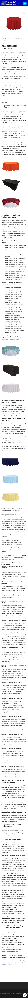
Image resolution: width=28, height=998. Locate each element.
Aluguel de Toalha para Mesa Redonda (14, 85)
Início (2, 38)
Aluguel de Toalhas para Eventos (15, 91)
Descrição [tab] (4, 102)
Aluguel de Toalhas (10, 38)
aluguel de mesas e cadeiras (9, 231)
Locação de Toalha (5, 93)
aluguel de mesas (19, 228)
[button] (24, 13)
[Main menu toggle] (25, 3)
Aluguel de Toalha (8, 84)
